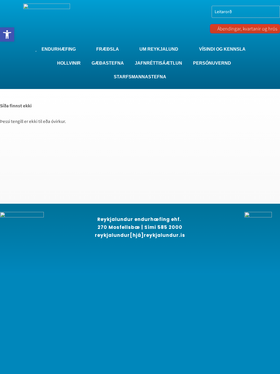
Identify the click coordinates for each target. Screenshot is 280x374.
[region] (71, 324)
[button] (7, 34)
